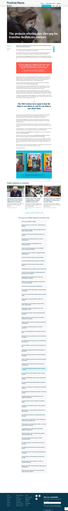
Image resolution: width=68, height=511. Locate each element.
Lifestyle (8, 498)
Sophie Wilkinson (9, 46)
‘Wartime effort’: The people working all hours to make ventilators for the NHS (33, 200)
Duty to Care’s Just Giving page (32, 83)
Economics (9, 502)
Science (33, 207)
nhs (41, 212)
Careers (26, 505)
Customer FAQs (18, 498)
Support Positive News (50, 3)
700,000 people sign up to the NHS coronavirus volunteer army (34, 268)
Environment (9, 497)
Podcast (8, 505)
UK (16, 207)
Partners (26, 495)
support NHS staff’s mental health (39, 135)
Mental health (37, 212)
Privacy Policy (58, 506)
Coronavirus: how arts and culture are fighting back (32, 286)
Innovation (29, 207)
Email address (46, 501)
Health (8, 49)
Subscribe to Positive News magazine (34, 175)
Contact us (18, 497)
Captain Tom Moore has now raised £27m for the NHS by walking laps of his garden (15, 200)
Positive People (9, 207)
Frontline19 (25, 119)
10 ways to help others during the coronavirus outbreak (33, 257)
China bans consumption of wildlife (29, 221)
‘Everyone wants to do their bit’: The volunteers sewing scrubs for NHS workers (52, 200)
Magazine (59, 3)
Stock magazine (28, 503)
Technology (37, 207)
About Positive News (19, 495)
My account (27, 501)
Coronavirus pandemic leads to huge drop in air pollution (33, 260)
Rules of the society (19, 505)
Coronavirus (27, 212)
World (26, 208)
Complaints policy (19, 502)
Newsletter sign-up (46, 5)
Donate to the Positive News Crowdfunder (34, 70)
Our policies (18, 500)
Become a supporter (28, 497)
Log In (53, 5)
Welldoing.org (28, 56)
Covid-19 (32, 212)
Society (8, 50)
